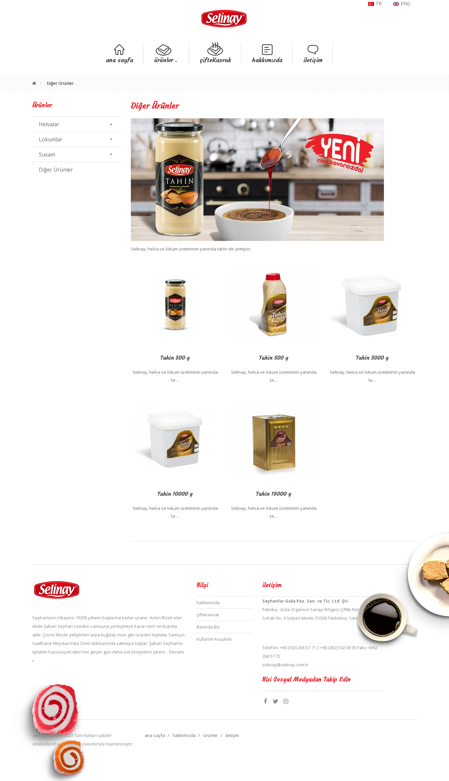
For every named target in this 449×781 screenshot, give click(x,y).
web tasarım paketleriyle (80, 744)
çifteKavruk (208, 615)
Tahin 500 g (175, 357)
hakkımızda (208, 602)
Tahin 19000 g (273, 493)
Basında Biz (208, 627)
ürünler (210, 735)
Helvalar (49, 124)
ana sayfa (155, 735)
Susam (47, 154)
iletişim (232, 735)
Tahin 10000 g (175, 493)
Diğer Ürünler (60, 83)
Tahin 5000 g (372, 357)
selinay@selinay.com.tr (285, 665)
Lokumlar (50, 139)
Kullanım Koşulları (214, 639)
